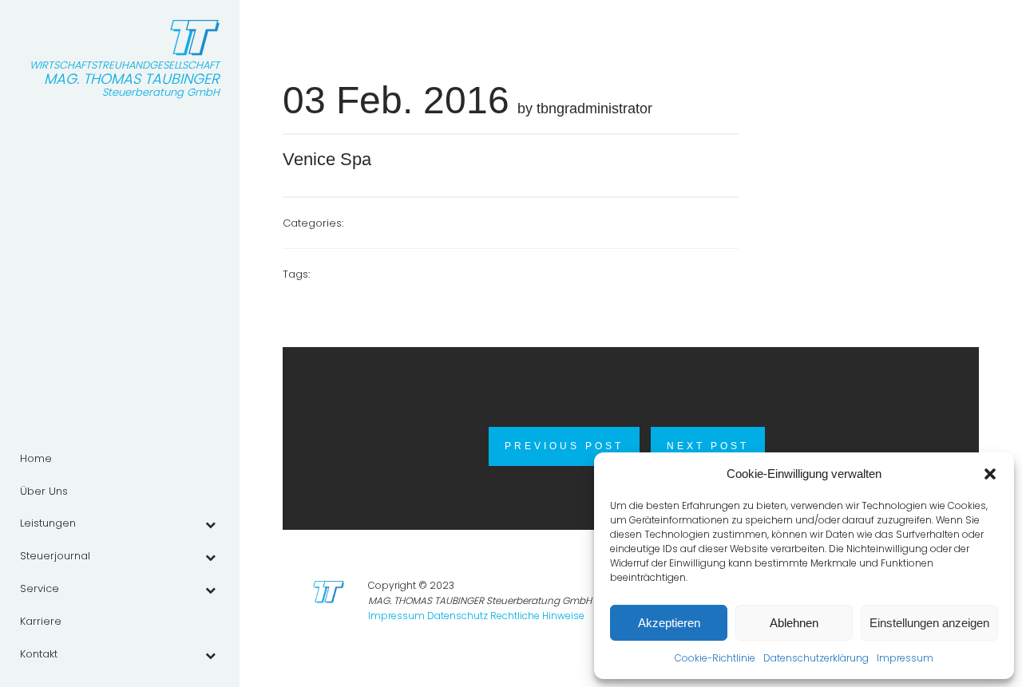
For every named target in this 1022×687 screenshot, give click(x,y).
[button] (990, 474)
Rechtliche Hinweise (537, 615)
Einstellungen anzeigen (929, 623)
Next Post (708, 446)
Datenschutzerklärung (816, 658)
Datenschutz (457, 615)
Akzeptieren (669, 623)
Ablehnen (794, 623)
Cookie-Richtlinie (715, 658)
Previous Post (564, 446)
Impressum (905, 658)
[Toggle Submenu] (210, 523)
